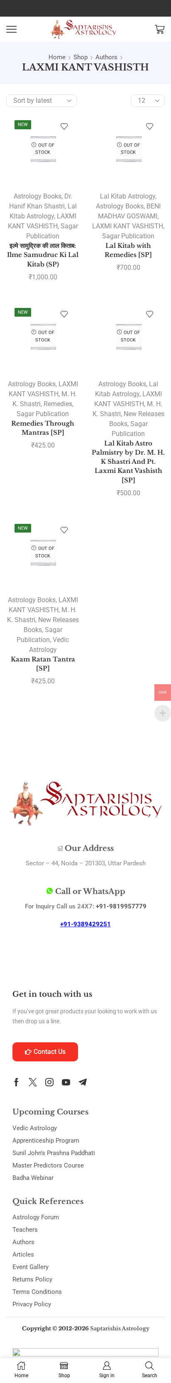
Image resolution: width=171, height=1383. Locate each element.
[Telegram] (82, 1082)
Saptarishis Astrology (119, 1328)
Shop (80, 57)
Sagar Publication (128, 236)
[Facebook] (16, 1082)
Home (57, 57)
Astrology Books (37, 196)
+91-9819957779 (121, 906)
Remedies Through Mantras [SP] (42, 428)
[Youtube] (66, 1082)
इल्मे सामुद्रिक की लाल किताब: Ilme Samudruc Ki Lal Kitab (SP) (42, 255)
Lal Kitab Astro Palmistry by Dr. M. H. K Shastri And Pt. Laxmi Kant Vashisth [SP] (128, 462)
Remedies (58, 404)
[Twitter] (33, 1082)
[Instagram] (49, 1082)
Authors (106, 57)
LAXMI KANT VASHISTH (127, 226)
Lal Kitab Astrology (127, 196)
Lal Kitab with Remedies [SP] (128, 250)
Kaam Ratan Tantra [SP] (43, 664)
